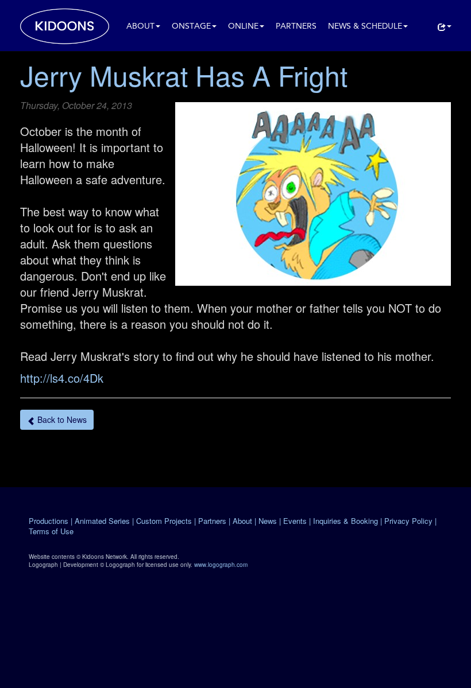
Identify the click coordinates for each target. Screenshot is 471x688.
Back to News (61, 419)
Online (243, 26)
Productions (48, 520)
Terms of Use (51, 531)
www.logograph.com (221, 565)
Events (295, 520)
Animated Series (102, 520)
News (267, 520)
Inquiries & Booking (345, 520)
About (140, 26)
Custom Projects (164, 520)
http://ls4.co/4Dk (61, 378)
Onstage (191, 26)
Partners (296, 26)
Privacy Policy (408, 520)
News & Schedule (365, 26)
